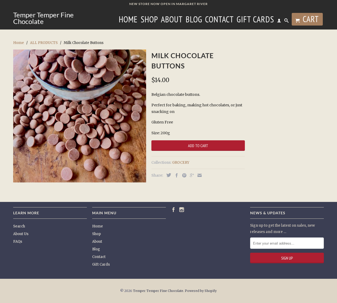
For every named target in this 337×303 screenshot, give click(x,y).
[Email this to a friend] (198, 175)
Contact (219, 20)
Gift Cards (255, 20)
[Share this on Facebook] (175, 175)
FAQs (17, 241)
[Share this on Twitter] (167, 175)
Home (128, 20)
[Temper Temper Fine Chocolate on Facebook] (173, 209)
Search (19, 226)
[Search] (286, 21)
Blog (194, 20)
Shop (149, 20)
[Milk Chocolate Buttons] (79, 115)
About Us (20, 234)
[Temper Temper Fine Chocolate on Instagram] (181, 209)
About (172, 20)
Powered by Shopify (201, 291)
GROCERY (180, 162)
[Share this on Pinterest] (183, 175)
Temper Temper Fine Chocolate (43, 18)
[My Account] (279, 21)
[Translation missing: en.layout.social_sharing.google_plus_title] (190, 175)
